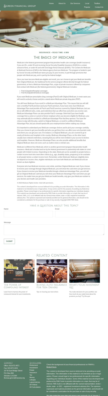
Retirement (34, 365)
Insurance (33, 372)
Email (57, 209)
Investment (34, 368)
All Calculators (35, 387)
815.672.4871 (14, 365)
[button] (51, 3)
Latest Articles (35, 382)
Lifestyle (33, 380)
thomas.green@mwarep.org (14, 378)
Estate (32, 370)
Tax (31, 375)
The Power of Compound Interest (16, 286)
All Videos (33, 385)
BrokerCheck (51, 367)
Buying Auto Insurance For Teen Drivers (52, 286)
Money (32, 377)
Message (7, 222)
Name (6, 209)
